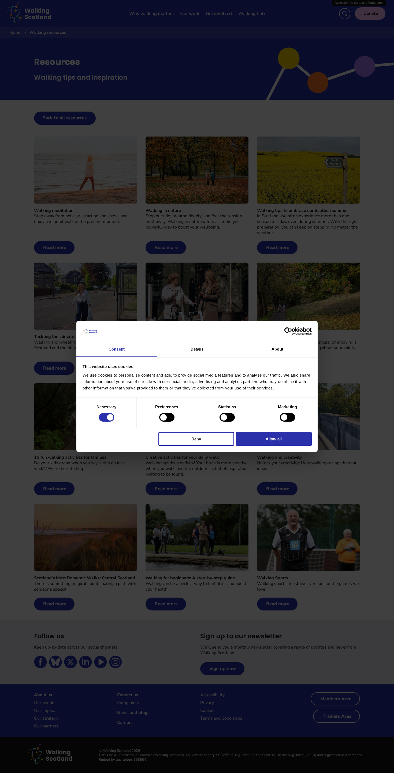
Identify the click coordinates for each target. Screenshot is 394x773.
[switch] (166, 417)
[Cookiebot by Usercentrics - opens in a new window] (288, 331)
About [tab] (277, 349)
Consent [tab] (117, 349)
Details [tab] (197, 349)
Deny (196, 439)
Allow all (274, 439)
